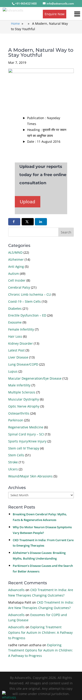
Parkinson (15, 420)
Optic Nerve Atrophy (23, 406)
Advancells (16, 590)
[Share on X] (28, 221)
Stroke (13, 462)
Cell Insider (17, 280)
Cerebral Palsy (19, 287)
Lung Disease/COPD (23, 364)
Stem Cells (16, 455)
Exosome (15, 322)
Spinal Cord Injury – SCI (26, 434)
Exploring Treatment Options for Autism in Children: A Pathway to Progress (40, 632)
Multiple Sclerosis (21, 392)
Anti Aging (16, 266)
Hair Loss (15, 336)
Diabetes (15, 308)
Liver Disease (18, 357)
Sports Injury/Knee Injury (27, 441)
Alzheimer (16, 259)
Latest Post (16, 350)
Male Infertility (19, 385)
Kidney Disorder (20, 343)
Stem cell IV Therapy (23, 448)
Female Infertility (21, 329)
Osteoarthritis (18, 413)
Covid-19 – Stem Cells (24, 301)
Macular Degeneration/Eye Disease (35, 378)
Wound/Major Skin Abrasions (30, 476)
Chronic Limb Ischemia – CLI (29, 294)
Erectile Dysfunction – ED (27, 315)
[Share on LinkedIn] (41, 221)
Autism (13, 273)
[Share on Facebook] (14, 221)
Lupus (13, 371)
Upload (27, 201)
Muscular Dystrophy (23, 399)
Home (15, 23)
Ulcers (13, 469)
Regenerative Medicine (25, 427)
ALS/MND (15, 252)
